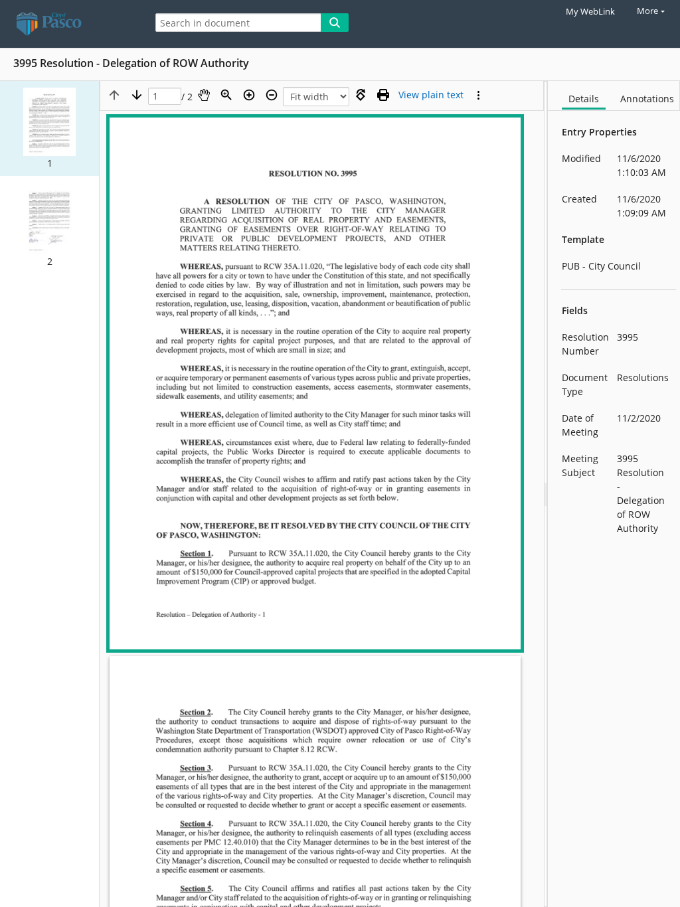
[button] (49, 128)
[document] (614, 494)
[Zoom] (226, 95)
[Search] (335, 22)
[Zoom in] (249, 95)
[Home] (70, 24)
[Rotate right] (360, 95)
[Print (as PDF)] (383, 95)
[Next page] (137, 95)
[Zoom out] (271, 95)
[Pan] (204, 95)
